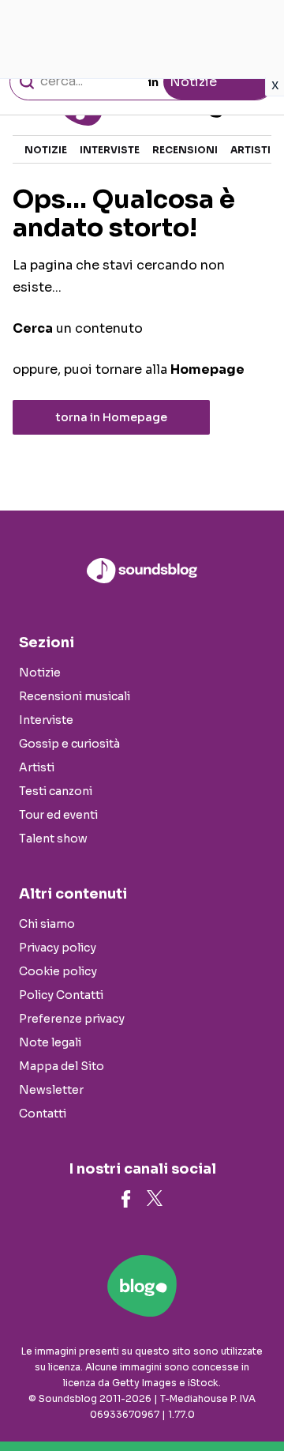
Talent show (53, 838)
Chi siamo (47, 924)
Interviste (110, 150)
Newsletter (51, 1090)
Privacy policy (57, 947)
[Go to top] (252, 1399)
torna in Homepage (111, 417)
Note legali (50, 1042)
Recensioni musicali (74, 696)
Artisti (250, 150)
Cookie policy (58, 971)
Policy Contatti (61, 995)
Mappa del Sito (61, 1066)
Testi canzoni (55, 791)
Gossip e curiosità (69, 744)
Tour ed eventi (58, 815)
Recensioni (185, 150)
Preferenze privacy (72, 1019)
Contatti (42, 1113)
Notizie (45, 150)
